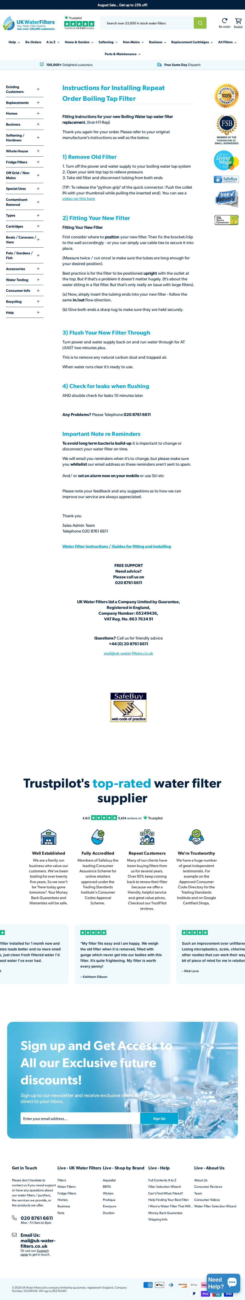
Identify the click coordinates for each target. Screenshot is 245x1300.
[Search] (200, 23)
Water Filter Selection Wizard (215, 1206)
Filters (61, 1180)
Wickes (108, 1193)
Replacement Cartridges (190, 42)
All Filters (225, 42)
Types (10, 215)
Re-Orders (33, 42)
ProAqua (109, 1200)
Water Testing (17, 279)
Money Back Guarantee (165, 1213)
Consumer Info (18, 290)
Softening (106, 42)
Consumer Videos (207, 1200)
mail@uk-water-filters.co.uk (128, 653)
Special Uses (16, 188)
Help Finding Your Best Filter (168, 1200)
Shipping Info (157, 1219)
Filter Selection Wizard (164, 1186)
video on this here (78, 198)
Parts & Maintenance (121, 54)
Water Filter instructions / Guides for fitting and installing (116, 546)
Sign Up (159, 1118)
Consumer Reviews (208, 1186)
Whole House (17, 151)
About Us (200, 1180)
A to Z (51, 42)
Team (198, 1193)
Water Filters (66, 1186)
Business (156, 42)
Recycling (14, 301)
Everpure (109, 1206)
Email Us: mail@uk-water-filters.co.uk (38, 1240)
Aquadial (109, 1180)
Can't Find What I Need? (165, 1193)
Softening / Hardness (15, 138)
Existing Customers (15, 89)
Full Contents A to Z (162, 1180)
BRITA (107, 1186)
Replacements (17, 102)
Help (13, 42)
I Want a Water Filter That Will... (170, 1206)
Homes (11, 113)
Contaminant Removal (16, 202)
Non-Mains (131, 42)
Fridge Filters (16, 162)
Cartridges (14, 226)
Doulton (109, 1213)
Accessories (15, 268)
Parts (60, 1213)
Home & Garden (77, 42)
